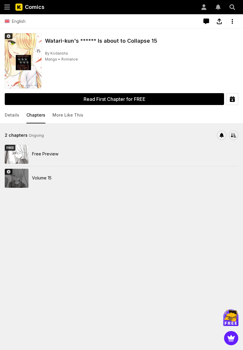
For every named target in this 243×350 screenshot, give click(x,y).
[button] (12, 115)
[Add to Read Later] (232, 99)
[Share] (219, 21)
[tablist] (121, 115)
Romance (69, 59)
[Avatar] (204, 7)
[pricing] (231, 338)
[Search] (232, 7)
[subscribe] (221, 135)
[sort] (233, 135)
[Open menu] (7, 7)
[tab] (12, 115)
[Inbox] (218, 7)
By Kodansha (56, 53)
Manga (51, 59)
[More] (232, 21)
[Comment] (206, 21)
